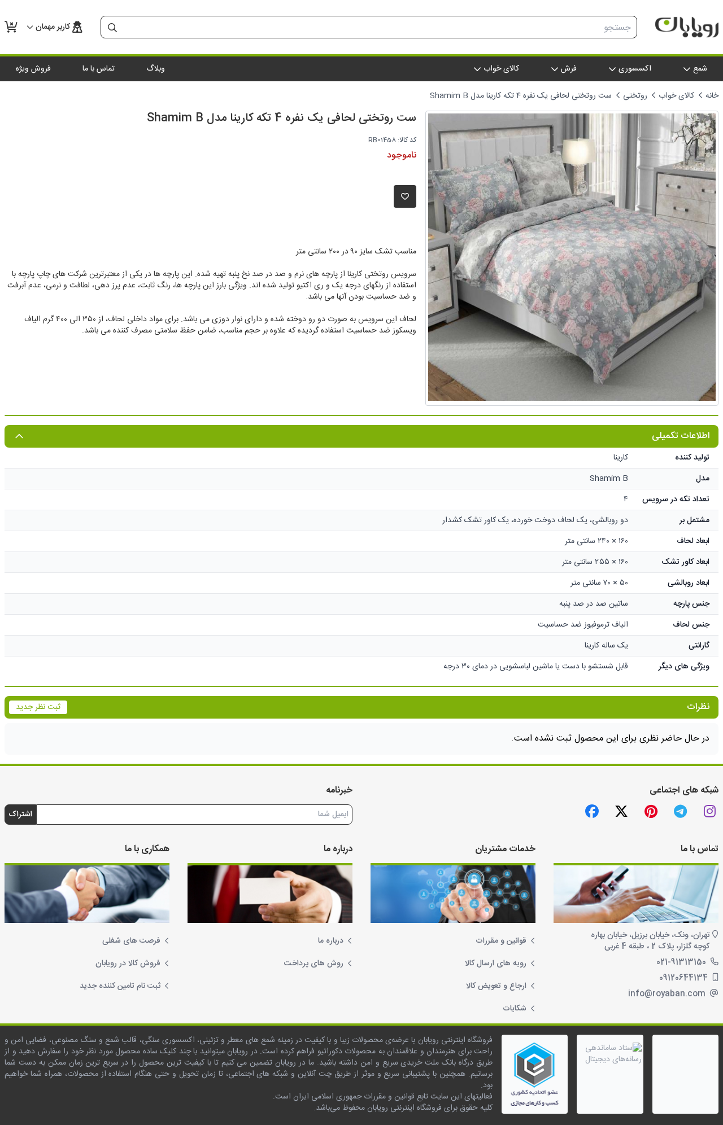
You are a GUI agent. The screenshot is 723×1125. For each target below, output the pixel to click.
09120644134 (684, 978)
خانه (711, 96)
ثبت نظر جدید (38, 707)
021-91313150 (682, 962)
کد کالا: (407, 140)
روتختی (635, 96)
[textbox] (380, 27)
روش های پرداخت (313, 963)
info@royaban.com (668, 994)
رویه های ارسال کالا (495, 963)
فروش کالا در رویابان (127, 963)
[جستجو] (112, 27)
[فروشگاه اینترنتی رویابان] (686, 27)
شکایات (514, 1008)
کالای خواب (676, 96)
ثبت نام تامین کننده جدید (120, 986)
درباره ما (330, 941)
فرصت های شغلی (131, 941)
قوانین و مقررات (501, 941)
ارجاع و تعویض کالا (496, 986)
